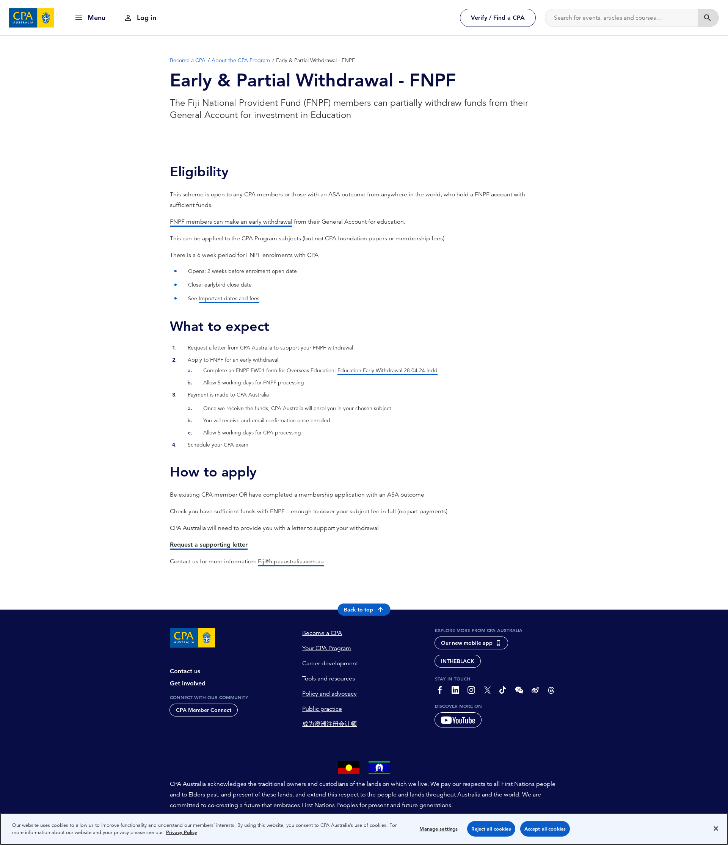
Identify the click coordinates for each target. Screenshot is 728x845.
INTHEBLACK (457, 661)
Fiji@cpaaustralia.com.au (291, 561)
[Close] (716, 828)
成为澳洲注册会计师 (329, 724)
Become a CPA (322, 633)
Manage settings (438, 829)
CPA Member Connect (203, 710)
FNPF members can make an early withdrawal (231, 222)
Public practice (322, 709)
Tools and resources (328, 679)
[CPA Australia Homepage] (32, 18)
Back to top (358, 609)
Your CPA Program (326, 648)
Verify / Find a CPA (498, 17)
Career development (330, 663)
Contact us (185, 671)
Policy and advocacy (329, 694)
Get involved (188, 683)
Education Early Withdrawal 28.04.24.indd (387, 370)
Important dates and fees (229, 298)
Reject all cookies (491, 829)
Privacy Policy (181, 832)
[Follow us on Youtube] (458, 720)
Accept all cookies (545, 829)
